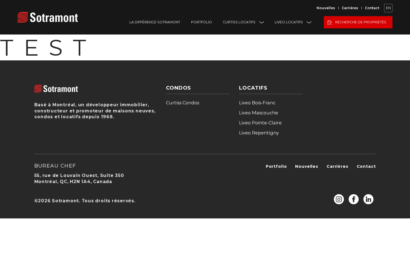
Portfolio (201, 22)
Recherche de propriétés (360, 22)
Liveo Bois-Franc (257, 102)
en (388, 8)
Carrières (350, 8)
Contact (372, 8)
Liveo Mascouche (258, 112)
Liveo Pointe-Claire (260, 122)
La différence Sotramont (154, 22)
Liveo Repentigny (259, 133)
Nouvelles (326, 8)
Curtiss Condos (182, 102)
